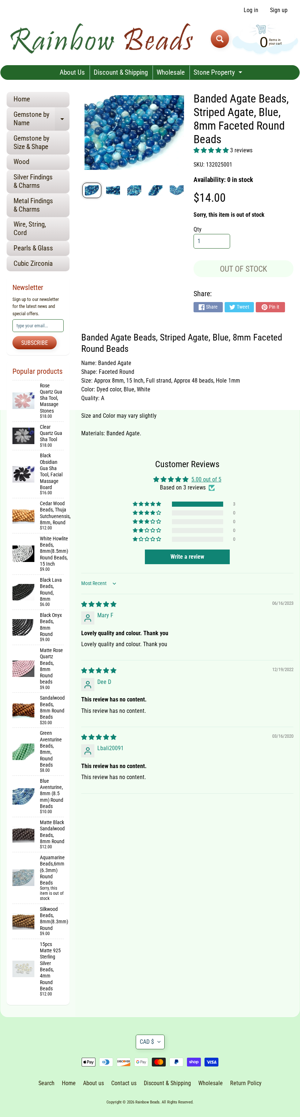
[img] (98, 604)
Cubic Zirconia (33, 263)
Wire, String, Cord (30, 228)
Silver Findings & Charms (33, 181)
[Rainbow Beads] (102, 38)
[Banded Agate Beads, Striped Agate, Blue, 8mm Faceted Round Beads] (91, 190)
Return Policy (246, 1083)
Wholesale (171, 72)
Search (46, 1083)
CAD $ (147, 1041)
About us (93, 1083)
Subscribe (34, 342)
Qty (198, 229)
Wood (21, 161)
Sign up (279, 10)
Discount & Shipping (121, 72)
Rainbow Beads (147, 1102)
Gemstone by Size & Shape (31, 142)
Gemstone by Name (42, 119)
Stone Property (219, 73)
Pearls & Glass (33, 248)
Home (22, 99)
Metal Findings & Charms (33, 205)
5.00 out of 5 (206, 479)
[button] (212, 150)
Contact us (123, 1083)
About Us (72, 72)
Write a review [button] (187, 556)
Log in (251, 10)
